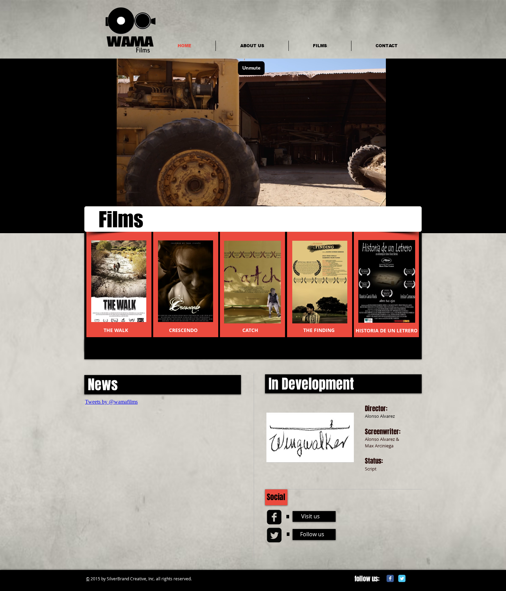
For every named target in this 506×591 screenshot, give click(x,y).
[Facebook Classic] (390, 578)
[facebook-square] (274, 517)
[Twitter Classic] (401, 578)
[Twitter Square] (274, 535)
